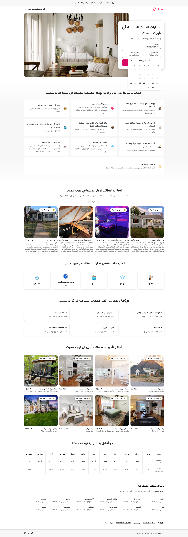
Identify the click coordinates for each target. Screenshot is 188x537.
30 (153, 88)
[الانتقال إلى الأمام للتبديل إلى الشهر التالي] (131, 60)
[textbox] (151, 55)
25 (144, 83)
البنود (138, 533)
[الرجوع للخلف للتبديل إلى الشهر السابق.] (156, 60)
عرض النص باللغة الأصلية (82, 3)
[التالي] (90, 202)
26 (140, 83)
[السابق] (98, 202)
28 (131, 83)
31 (148, 88)
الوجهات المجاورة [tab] (158, 491)
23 (153, 83)
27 (135, 83)
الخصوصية (145, 533)
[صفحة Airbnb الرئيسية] (158, 9)
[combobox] (141, 47)
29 (157, 88)
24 (148, 83)
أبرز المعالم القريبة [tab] (126, 491)
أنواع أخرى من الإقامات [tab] (142, 491)
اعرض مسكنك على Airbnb (35, 9)
